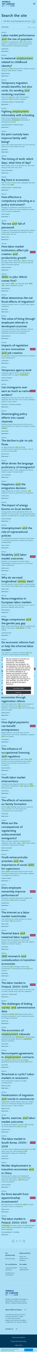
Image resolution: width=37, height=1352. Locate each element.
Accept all (18, 692)
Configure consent (18, 688)
